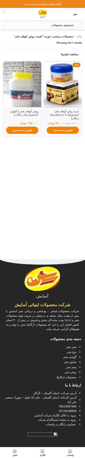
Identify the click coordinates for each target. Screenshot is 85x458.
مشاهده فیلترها (69, 54)
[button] (63, 130)
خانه (79, 36)
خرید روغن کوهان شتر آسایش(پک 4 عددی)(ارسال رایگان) (64, 115)
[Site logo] (42, 13)
